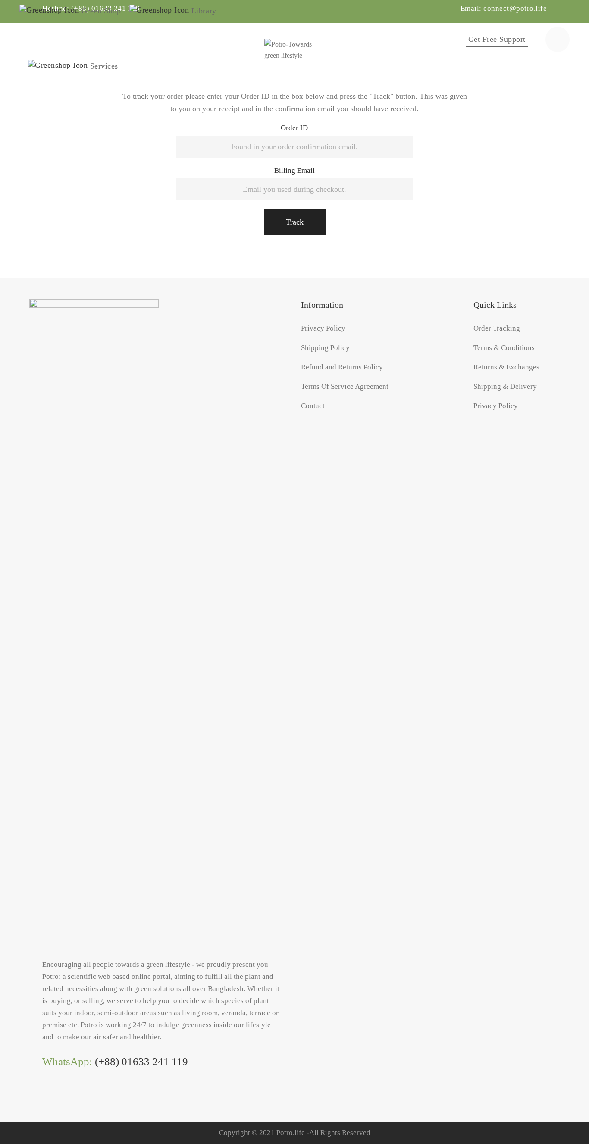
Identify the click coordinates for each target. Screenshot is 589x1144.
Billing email (294, 170)
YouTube (81, 1095)
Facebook (45, 1095)
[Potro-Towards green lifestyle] (294, 39)
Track (295, 222)
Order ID (294, 128)
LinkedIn (63, 1095)
